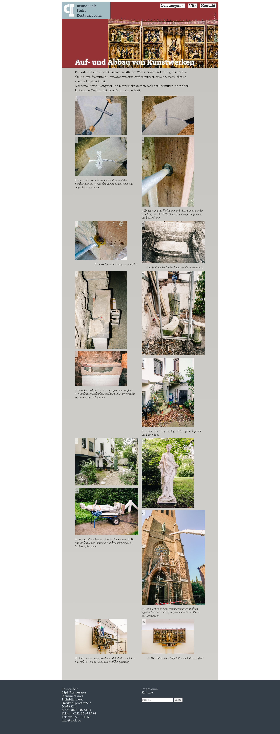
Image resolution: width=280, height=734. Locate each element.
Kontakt (208, 5)
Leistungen (171, 5)
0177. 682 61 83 (81, 710)
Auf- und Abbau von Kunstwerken (135, 61)
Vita (192, 5)
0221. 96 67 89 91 (84, 713)
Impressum (150, 689)
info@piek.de (71, 720)
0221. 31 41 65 (81, 717)
